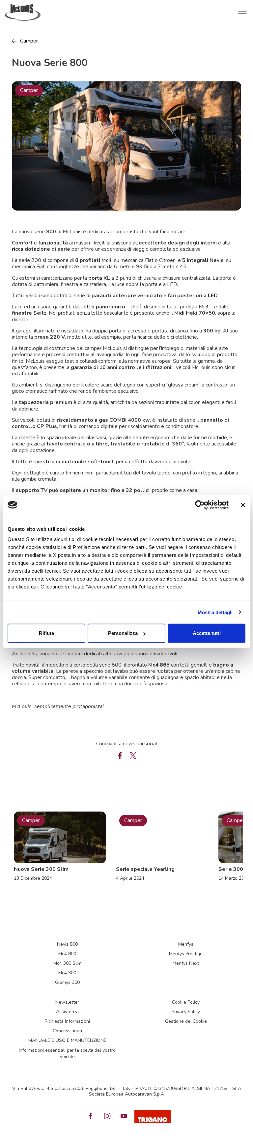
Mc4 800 (67, 954)
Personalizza (123, 633)
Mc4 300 (67, 973)
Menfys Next (186, 963)
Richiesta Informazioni (67, 1021)
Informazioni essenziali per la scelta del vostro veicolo (67, 1053)
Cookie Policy (186, 1002)
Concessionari (67, 1031)
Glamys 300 (67, 982)
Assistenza (67, 1012)
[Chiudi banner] (243, 504)
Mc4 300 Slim (67, 963)
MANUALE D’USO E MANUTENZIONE (67, 1040)
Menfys (185, 944)
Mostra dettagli (215, 612)
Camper (29, 41)
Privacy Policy (186, 1012)
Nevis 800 (67, 944)
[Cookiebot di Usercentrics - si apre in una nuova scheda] (200, 505)
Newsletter (67, 1002)
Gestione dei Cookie (186, 1021)
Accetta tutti (207, 633)
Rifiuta (46, 633)
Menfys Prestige (186, 954)
